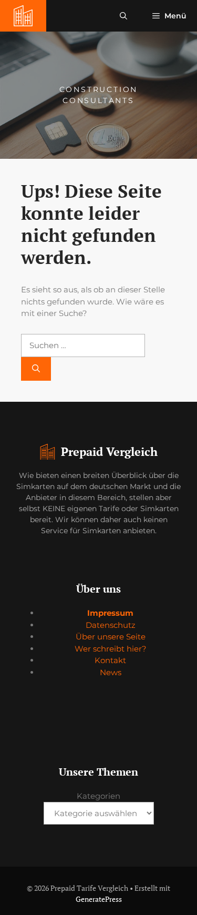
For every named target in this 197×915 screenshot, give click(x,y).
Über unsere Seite (111, 637)
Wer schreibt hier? (111, 649)
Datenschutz (111, 625)
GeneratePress (99, 899)
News (110, 672)
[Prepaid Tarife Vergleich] (23, 16)
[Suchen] (36, 369)
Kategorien (98, 796)
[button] (123, 16)
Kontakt (110, 660)
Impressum (110, 613)
